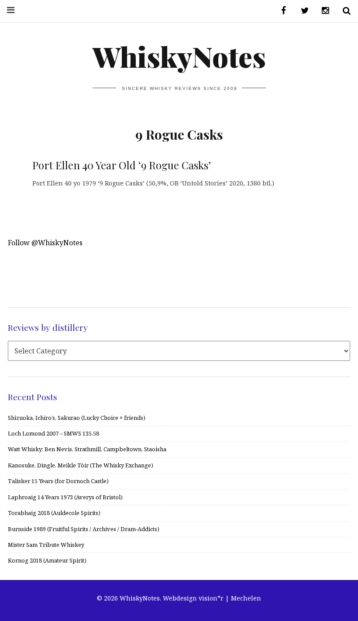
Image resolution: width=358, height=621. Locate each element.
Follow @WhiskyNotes (45, 242)
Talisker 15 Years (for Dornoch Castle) (58, 481)
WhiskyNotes (179, 56)
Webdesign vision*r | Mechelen (212, 598)
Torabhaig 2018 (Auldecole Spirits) (54, 513)
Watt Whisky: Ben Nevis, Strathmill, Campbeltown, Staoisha (87, 449)
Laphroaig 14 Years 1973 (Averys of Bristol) (65, 497)
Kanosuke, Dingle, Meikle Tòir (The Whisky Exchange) (80, 465)
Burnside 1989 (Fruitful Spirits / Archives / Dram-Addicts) (83, 529)
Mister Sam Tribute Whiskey (46, 545)
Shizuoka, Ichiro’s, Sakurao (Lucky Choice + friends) (76, 418)
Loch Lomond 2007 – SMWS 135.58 (53, 433)
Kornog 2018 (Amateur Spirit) (47, 560)
